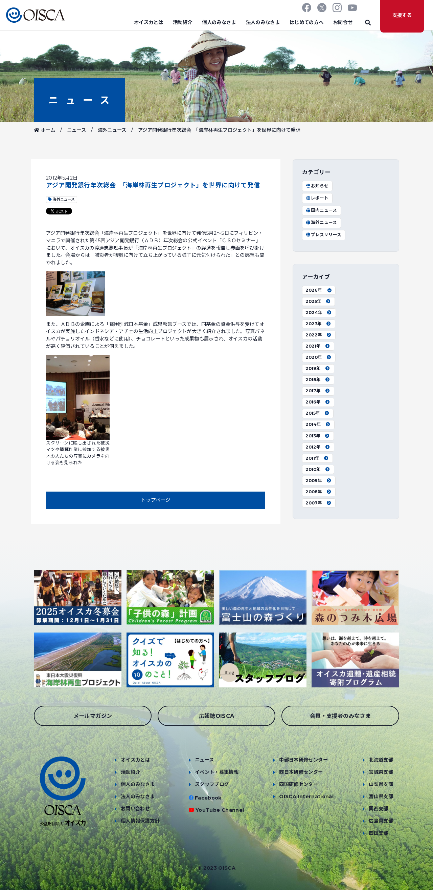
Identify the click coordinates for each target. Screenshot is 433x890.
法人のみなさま (263, 22)
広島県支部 (381, 821)
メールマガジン (92, 715)
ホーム (47, 130)
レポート (319, 198)
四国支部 (378, 833)
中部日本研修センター (303, 760)
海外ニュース (112, 130)
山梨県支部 (381, 784)
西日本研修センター (301, 772)
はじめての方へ (307, 22)
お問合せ (342, 22)
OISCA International (306, 796)
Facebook (208, 798)
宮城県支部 (381, 772)
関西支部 (378, 809)
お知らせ (319, 185)
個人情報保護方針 (140, 821)
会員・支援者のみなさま (340, 715)
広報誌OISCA (216, 715)
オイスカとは (148, 22)
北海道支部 (381, 760)
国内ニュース (324, 210)
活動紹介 (182, 22)
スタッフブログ (212, 784)
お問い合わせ (135, 809)
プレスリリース (326, 234)
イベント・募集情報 (216, 772)
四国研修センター (298, 784)
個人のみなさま (219, 22)
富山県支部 (381, 796)
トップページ (155, 500)
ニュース (79, 100)
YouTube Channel (220, 810)
